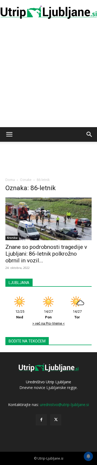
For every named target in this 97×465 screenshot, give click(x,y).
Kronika (12, 238)
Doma (10, 179)
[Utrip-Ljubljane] (48, 12)
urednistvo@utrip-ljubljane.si (64, 404)
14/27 (48, 314)
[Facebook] (41, 419)
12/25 (19, 314)
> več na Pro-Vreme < (48, 323)
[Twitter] (55, 419)
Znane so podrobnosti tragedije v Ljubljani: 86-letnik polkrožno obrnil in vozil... (46, 254)
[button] (9, 134)
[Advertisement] (48, 75)
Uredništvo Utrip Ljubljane (48, 381)
